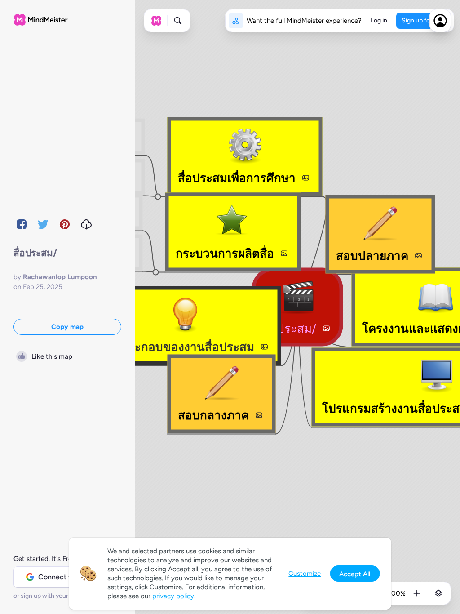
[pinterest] (65, 224)
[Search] (178, 21)
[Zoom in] (417, 593)
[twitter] (43, 224)
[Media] (326, 328)
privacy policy (173, 596)
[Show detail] (438, 593)
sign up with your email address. (65, 596)
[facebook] (21, 224)
